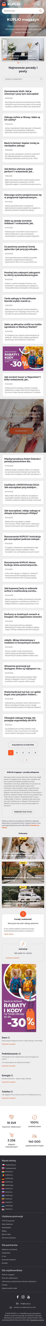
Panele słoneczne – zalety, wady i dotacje (16, 1079)
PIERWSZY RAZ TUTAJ (23, 812)
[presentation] (4, 49)
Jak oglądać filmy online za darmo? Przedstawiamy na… (22, 1095)
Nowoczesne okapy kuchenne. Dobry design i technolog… (22, 1041)
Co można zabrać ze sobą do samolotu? (16, 1062)
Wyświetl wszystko (12, 958)
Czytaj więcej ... (9, 934)
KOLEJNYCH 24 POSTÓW (23, 745)
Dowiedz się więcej (37, 1320)
